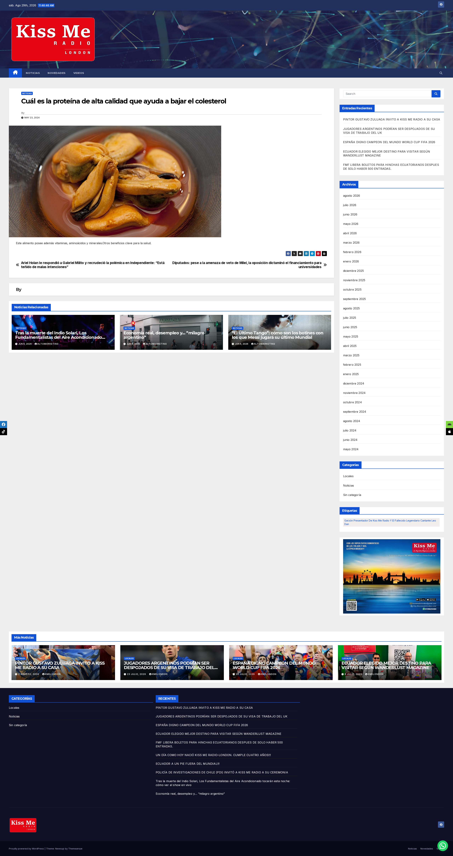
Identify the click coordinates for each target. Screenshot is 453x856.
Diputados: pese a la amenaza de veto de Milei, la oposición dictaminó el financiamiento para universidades (247, 265)
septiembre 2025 (354, 299)
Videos (78, 73)
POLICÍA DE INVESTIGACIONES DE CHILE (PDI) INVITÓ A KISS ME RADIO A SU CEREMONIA (222, 772)
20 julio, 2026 (246, 674)
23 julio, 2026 (137, 674)
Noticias (33, 73)
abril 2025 (350, 346)
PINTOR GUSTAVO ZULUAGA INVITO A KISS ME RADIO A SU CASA (391, 119)
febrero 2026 (352, 252)
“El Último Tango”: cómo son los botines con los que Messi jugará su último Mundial (277, 335)
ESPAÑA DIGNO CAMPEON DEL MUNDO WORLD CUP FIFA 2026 (389, 142)
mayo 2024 (351, 449)
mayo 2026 (351, 224)
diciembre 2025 (353, 271)
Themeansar (75, 848)
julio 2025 (349, 317)
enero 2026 (351, 261)
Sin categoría (352, 495)
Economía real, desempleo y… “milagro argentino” (164, 335)
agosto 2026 (351, 195)
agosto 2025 (351, 308)
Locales (348, 476)
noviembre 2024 (354, 393)
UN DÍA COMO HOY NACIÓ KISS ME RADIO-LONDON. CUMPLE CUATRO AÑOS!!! (213, 755)
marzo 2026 (351, 242)
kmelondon (53, 674)
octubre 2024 (352, 402)
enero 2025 (351, 374)
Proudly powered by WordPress (27, 848)
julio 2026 (349, 205)
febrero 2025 (352, 364)
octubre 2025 (352, 289)
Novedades (57, 73)
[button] (441, 73)
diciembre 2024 (353, 383)
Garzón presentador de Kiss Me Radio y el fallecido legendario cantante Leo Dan (390, 522)
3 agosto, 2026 (29, 674)
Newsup (59, 848)
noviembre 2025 (354, 280)
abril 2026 (350, 233)
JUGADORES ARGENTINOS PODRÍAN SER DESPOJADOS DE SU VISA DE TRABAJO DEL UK (169, 668)
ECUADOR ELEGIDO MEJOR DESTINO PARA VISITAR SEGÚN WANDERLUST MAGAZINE (386, 665)
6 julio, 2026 (354, 674)
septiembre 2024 (354, 411)
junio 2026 (350, 214)
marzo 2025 (351, 355)
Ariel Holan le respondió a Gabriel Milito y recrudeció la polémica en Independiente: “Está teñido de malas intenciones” (92, 265)
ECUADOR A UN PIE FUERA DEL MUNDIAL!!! (187, 763)
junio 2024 (350, 440)
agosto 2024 (351, 421)
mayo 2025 (350, 336)
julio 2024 (350, 430)
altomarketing (48, 344)
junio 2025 (350, 327)
